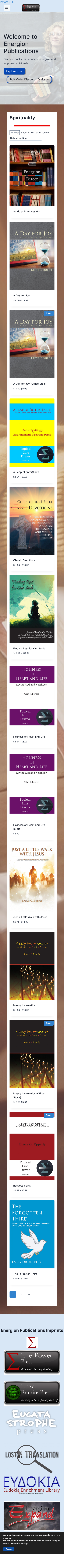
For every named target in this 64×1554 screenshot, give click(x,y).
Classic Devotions (24, 560)
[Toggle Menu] (7, 8)
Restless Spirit (22, 1185)
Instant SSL (7, 1)
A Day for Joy (21, 295)
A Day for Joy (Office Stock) (30, 383)
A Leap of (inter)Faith (26, 472)
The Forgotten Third (25, 1273)
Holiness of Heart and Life (29, 736)
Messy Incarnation (24, 1005)
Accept (8, 1549)
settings (24, 1543)
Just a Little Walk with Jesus (30, 917)
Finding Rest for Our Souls (29, 648)
